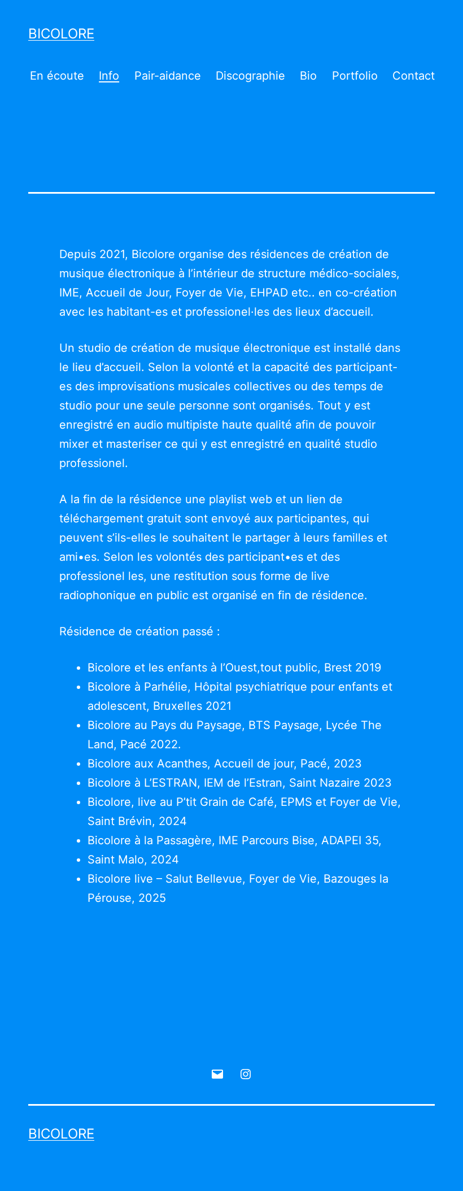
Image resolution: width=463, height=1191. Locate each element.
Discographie (250, 75)
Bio (308, 75)
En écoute (57, 75)
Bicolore (61, 33)
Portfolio (355, 75)
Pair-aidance (167, 75)
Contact (413, 75)
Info (109, 75)
